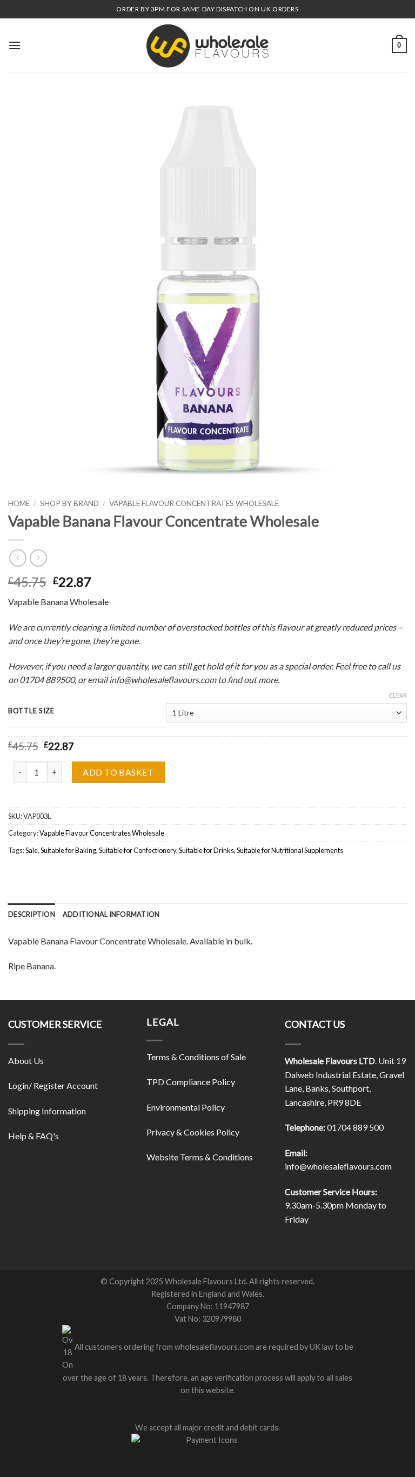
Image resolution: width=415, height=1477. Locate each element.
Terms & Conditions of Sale (196, 1057)
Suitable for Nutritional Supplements (290, 850)
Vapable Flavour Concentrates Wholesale (194, 503)
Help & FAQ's (33, 1136)
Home (19, 503)
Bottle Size (31, 711)
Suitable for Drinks (206, 850)
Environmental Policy (185, 1107)
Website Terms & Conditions (199, 1157)
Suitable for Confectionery (137, 850)
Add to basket (118, 772)
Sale (31, 850)
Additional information (111, 914)
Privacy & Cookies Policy (192, 1132)
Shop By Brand (69, 503)
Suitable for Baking (68, 850)
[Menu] (14, 45)
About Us (26, 1060)
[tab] (31, 914)
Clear (398, 695)
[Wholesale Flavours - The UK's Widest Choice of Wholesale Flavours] (207, 45)
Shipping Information (47, 1111)
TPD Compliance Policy (190, 1081)
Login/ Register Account (53, 1085)
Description (31, 914)
